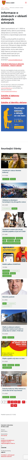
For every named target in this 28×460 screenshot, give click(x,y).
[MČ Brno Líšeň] (7, 2)
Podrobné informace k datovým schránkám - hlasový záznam (12, 64)
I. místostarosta (11, 303)
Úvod (2, 7)
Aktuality (13, 179)
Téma (6, 7)
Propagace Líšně (7, 275)
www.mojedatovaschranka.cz (9, 91)
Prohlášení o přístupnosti (7, 455)
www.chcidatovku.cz (15, 60)
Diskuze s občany (7, 367)
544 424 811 (4, 435)
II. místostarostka (15, 270)
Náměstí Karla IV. (7, 306)
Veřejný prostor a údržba (8, 238)
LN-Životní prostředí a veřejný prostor (11, 243)
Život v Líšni (5, 179)
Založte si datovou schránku (10, 96)
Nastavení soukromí (6, 456)
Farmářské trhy (6, 208)
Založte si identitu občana (14, 102)
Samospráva (19, 238)
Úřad (4, 240)
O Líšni (17, 365)
